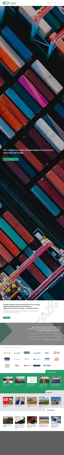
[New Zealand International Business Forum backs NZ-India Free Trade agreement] (32, 380)
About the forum (6, 317)
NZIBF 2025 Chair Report (18, 405)
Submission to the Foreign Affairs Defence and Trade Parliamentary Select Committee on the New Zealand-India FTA (31, 426)
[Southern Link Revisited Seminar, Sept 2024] (44, 400)
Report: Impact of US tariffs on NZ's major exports (32, 406)
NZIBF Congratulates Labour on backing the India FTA (19, 384)
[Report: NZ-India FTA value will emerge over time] (8, 400)
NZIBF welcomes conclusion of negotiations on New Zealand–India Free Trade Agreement (55, 385)
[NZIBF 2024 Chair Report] (56, 400)
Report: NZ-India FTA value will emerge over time (7, 406)
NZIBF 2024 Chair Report (54, 405)
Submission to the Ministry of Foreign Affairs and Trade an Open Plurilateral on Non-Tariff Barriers (43, 425)
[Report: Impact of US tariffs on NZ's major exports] (32, 400)
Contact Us (11, 159)
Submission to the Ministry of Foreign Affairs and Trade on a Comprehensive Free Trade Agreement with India (55, 426)
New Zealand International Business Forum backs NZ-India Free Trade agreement (31, 385)
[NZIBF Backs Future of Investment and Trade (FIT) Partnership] (8, 380)
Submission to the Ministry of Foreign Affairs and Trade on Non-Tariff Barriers (7, 425)
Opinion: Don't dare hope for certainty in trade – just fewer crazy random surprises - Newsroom (43, 385)
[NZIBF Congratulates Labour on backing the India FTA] (20, 380)
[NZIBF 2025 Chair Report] (20, 400)
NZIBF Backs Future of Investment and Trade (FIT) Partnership (7, 385)
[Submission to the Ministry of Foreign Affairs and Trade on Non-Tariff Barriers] (8, 420)
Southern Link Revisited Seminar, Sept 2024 (43, 406)
